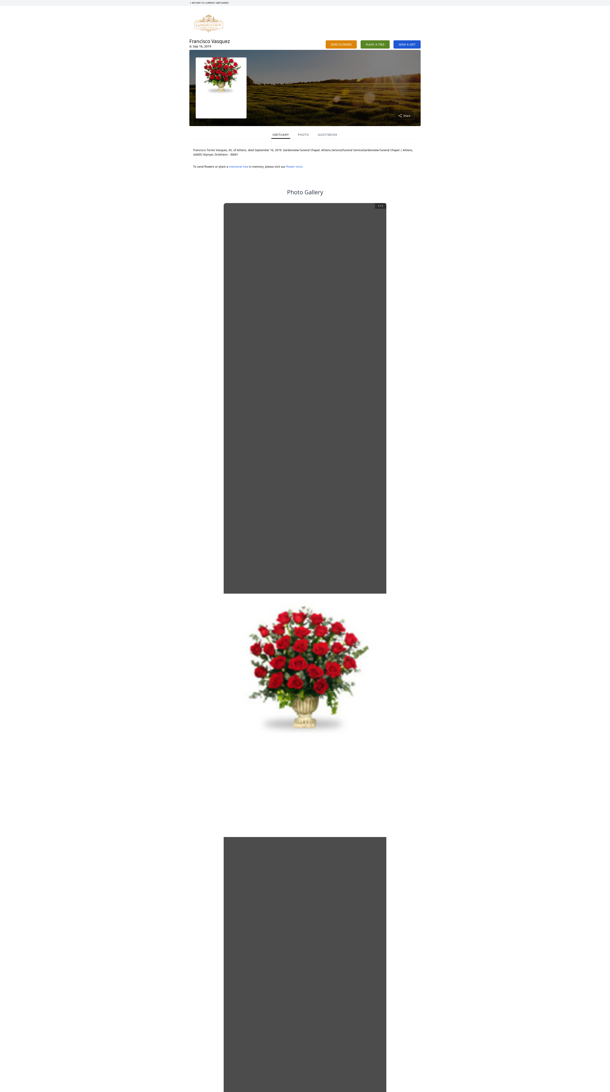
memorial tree (238, 166)
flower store (294, 166)
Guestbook (327, 135)
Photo (303, 135)
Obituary (281, 135)
